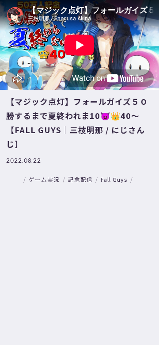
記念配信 (80, 179)
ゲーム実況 (44, 179)
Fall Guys (114, 179)
